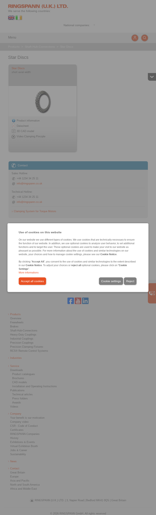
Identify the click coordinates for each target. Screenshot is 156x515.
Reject (130, 281)
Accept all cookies (32, 281)
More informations (29, 272)
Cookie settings (111, 281)
